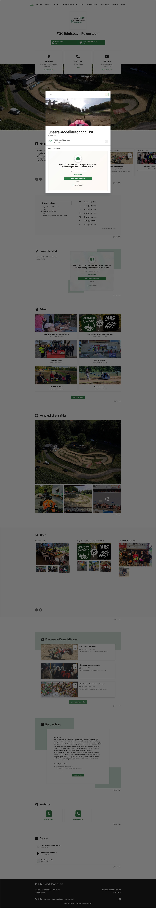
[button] (78, 112)
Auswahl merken (79, 185)
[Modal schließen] (78, 454)
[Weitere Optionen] (106, 141)
